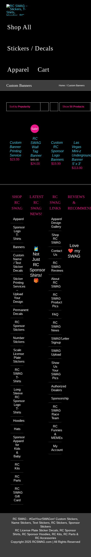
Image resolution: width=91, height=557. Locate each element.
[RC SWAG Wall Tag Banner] (35, 122)
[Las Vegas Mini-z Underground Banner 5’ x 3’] (77, 122)
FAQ (55, 314)
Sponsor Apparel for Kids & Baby (17, 446)
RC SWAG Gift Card (17, 494)
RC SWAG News (55, 326)
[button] (60, 69)
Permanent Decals (17, 311)
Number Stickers (17, 339)
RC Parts (17, 478)
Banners (17, 247)
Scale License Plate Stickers (17, 355)
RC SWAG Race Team (55, 412)
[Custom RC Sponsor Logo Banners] (56, 122)
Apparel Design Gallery (55, 222)
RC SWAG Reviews (55, 266)
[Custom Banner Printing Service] (15, 122)
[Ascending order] (54, 106)
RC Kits (17, 466)
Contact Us (55, 252)
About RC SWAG (55, 282)
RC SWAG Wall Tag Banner (35, 147)
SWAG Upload (55, 352)
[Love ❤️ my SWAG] (74, 229)
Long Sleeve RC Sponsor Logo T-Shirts (17, 401)
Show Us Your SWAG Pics (55, 370)
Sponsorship (55, 398)
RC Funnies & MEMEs (55, 432)
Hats (17, 429)
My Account (55, 448)
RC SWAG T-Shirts (17, 375)
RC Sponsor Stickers (17, 325)
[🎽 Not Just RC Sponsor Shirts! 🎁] (36, 233)
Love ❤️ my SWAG (74, 250)
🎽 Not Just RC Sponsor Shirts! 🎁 (37, 264)
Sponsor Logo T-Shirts (17, 232)
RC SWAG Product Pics (55, 300)
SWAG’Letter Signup (55, 340)
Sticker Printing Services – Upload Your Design (17, 290)
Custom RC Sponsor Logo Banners (57, 151)
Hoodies (17, 420)
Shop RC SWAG (55, 238)
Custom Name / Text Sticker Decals (17, 262)
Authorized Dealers (55, 388)
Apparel (17, 219)
